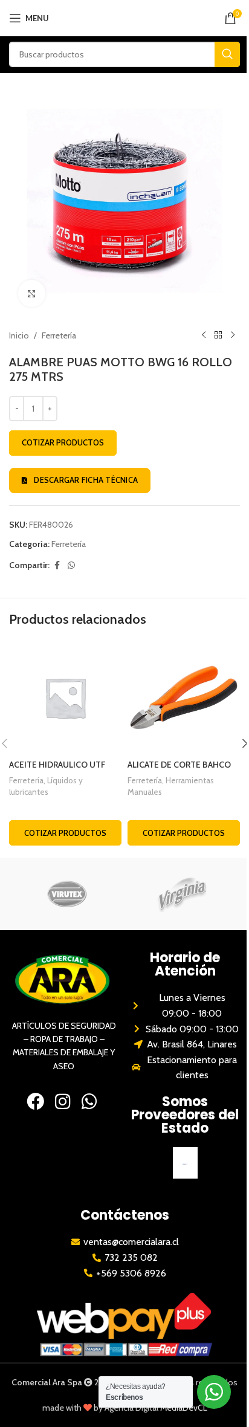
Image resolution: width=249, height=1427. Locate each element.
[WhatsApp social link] (71, 565)
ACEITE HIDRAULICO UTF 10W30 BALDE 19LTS (57, 770)
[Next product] (232, 335)
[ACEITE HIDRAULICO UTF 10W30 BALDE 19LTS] (65, 697)
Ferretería (59, 335)
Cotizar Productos (63, 442)
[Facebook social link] (57, 565)
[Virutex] (66, 894)
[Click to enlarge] (31, 293)
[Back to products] (218, 335)
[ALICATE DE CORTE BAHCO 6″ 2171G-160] (184, 697)
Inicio (19, 335)
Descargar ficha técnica (86, 480)
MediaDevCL (183, 1407)
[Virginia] (182, 894)
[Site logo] (125, 16)
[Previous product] (203, 335)
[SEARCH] (227, 54)
